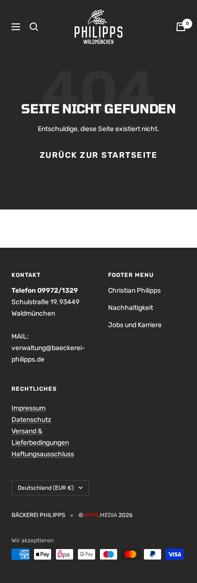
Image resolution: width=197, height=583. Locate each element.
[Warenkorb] (181, 26)
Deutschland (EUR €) (46, 487)
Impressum (28, 408)
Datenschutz (31, 420)
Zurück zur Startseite (99, 155)
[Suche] (34, 26)
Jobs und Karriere (135, 325)
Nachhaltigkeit (130, 308)
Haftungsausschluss (42, 454)
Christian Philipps (134, 290)
